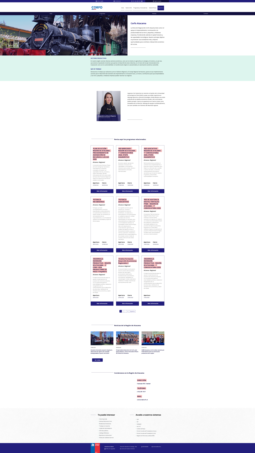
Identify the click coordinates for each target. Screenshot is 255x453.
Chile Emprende (103, 419)
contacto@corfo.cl (157, 446)
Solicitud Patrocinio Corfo (105, 421)
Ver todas (97, 360)
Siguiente (132, 311)
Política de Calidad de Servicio (106, 437)
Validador (139, 424)
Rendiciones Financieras (105, 423)
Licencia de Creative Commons (128, 448)
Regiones (160, 8)
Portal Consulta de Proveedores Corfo (146, 433)
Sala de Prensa (152, 8)
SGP (138, 419)
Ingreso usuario (157, 1)
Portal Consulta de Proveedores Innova (146, 431)
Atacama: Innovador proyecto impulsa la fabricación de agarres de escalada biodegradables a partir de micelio (101, 351)
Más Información (102, 191)
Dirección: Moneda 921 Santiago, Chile (128, 446)
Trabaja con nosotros (104, 426)
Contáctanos (118, 1)
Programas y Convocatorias (140, 8)
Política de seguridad (110, 448)
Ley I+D (139, 426)
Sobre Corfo (129, 8)
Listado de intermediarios (105, 428)
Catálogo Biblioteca (104, 433)
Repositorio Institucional (105, 435)
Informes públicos (103, 430)
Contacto (206, 13)
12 (127, 311)
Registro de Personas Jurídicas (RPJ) (145, 435)
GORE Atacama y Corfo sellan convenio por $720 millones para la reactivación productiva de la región (153, 351)
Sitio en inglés (100, 1)
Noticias (154, 13)
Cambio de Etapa (141, 428)
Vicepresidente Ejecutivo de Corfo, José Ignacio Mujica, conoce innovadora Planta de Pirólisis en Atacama (127, 351)
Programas (102, 13)
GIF (137, 422)
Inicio (122, 8)
